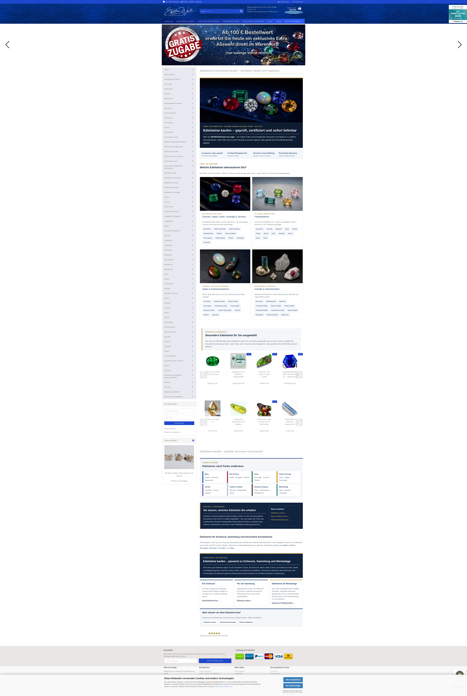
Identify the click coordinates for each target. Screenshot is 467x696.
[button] (232, 63)
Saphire (219, 233)
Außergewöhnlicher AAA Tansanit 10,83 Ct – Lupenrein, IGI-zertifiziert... (291, 374)
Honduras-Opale (209, 310)
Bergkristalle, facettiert (173, 103)
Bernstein (168, 108)
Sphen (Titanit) (170, 332)
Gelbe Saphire (220, 238)
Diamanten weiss (171, 137)
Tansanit (214, 477)
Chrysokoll (168, 118)
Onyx (256, 490)
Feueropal (283, 480)
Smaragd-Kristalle (262, 310)
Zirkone (167, 382)
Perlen (166, 298)
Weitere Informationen (292, 691)
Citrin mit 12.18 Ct (212, 420)
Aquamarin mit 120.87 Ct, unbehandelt (238, 374)
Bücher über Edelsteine (173, 397)
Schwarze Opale (219, 301)
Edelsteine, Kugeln (171, 187)
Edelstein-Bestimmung (208, 21)
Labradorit (215, 315)
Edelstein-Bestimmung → (280, 520)
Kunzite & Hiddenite (172, 231)
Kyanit (258, 238)
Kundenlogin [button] (284, 2)
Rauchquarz (264, 490)
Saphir (207, 477)
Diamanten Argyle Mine (173, 147)
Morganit (279, 229)
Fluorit (166, 197)
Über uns (168, 21)
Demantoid (168, 132)
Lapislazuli (168, 245)
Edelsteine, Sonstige (172, 192)
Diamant (233, 490)
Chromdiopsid (169, 113)
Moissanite (168, 264)
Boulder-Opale (233, 301)
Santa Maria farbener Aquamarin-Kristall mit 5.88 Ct (290, 421)
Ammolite (168, 84)
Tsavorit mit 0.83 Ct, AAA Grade (213, 373)
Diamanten (207, 229)
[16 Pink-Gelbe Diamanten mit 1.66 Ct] (179, 457)
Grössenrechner (231, 21)
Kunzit (290, 233)
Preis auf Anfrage (179, 481)
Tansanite (206, 242)
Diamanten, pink (171, 161)
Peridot (294, 229)
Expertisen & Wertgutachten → (283, 603)
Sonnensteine (169, 327)
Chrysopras (168, 123)
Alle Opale (206, 301)
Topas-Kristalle (292, 310)
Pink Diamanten (234, 229)
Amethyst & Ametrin (172, 79)
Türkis (166, 365)
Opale (232, 548)
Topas (287, 229)
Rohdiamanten (208, 233)
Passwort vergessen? (172, 432)
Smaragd (257, 477)
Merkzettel (298, 2)
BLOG (270, 21)
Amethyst (282, 233)
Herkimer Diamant (171, 211)
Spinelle (167, 337)
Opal (281, 490)
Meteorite (282, 301)
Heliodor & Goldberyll (172, 216)
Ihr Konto (274, 671)
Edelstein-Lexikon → (279, 513)
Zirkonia (167, 387)
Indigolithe (168, 221)
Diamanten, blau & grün (173, 156)
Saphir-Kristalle (276, 306)
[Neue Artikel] (193, 440)
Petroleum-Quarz (272, 315)
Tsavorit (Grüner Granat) (173, 361)
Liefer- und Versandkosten (209, 673)
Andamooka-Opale (221, 306)
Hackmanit (168, 207)
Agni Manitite (169, 74)
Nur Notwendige (293, 686)
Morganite (168, 269)
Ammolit (237, 310)
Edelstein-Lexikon (210, 622)
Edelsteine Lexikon (185, 21)
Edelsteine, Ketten (171, 183)
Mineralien (259, 301)
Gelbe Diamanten (220, 229)
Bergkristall (259, 315)
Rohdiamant (259, 493)
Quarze (167, 308)
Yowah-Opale (234, 306)
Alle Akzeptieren (293, 680)
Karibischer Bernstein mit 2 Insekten (238, 421)
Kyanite (167, 236)
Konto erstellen (170, 429)
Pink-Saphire (207, 238)
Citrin (273, 233)
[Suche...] (241, 11)
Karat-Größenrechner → (280, 516)
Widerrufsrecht (205, 671)
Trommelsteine (170, 356)
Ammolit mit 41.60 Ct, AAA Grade (264, 374)
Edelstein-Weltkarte (246, 622)
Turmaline (222, 548)
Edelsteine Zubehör (172, 392)
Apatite (167, 94)
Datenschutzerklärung (223, 686)
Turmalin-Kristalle (261, 306)
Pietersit (167, 303)
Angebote (239, 673)
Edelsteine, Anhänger (172, 178)
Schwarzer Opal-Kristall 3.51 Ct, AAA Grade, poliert (264, 421)
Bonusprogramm (293, 21)
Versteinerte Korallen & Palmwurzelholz (173, 376)
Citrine (166, 127)
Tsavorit (266, 477)
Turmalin (269, 229)
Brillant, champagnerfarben (175, 142)
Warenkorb (274, 673)
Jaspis (166, 226)
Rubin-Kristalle (289, 306)
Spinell (266, 233)
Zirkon (265, 238)
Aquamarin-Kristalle (277, 310)
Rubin (232, 477)
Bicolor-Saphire (230, 233)
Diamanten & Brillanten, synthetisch (173, 167)
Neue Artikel (239, 671)
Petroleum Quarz (171, 293)
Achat (166, 70)
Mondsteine (169, 260)
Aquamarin (259, 229)
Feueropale (207, 306)
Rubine (231, 238)
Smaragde (240, 238)
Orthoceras (285, 315)
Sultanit (205, 315)
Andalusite (168, 89)
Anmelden (179, 423)
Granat (258, 233)
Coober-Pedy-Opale (224, 310)
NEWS (278, 21)
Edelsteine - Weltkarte (253, 21)
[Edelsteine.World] (180, 11)
